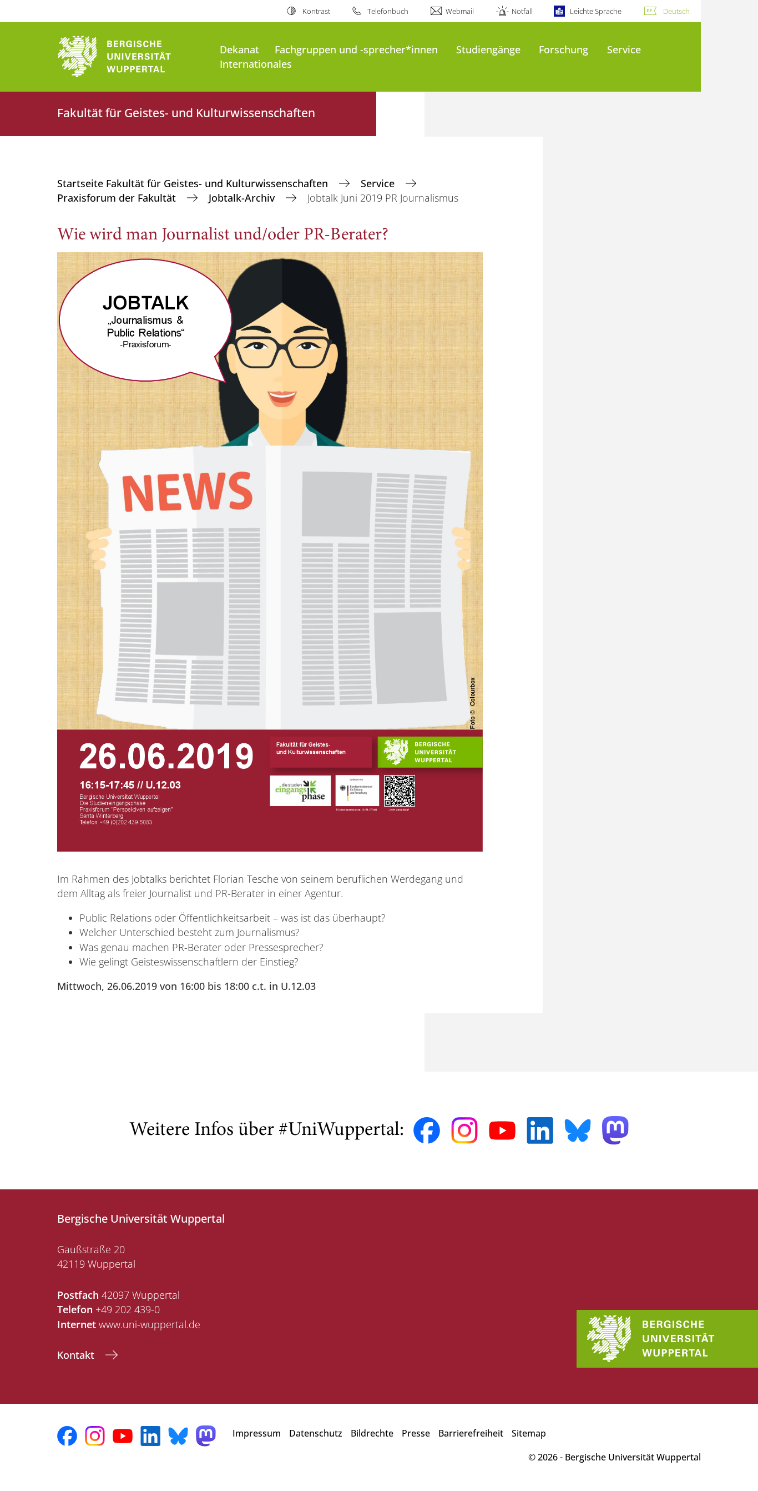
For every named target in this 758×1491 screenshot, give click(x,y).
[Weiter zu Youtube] (502, 1130)
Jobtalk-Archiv (243, 197)
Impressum (257, 1433)
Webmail (460, 11)
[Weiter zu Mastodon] (615, 1130)
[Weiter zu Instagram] (464, 1130)
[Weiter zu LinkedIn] (540, 1130)
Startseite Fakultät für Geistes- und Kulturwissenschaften (194, 183)
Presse (416, 1433)
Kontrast (316, 11)
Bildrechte (372, 1433)
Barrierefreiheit (470, 1433)
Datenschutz (315, 1433)
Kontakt (77, 1355)
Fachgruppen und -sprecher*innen (356, 49)
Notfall (522, 11)
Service (624, 49)
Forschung (563, 49)
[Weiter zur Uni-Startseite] (133, 57)
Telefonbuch (387, 11)
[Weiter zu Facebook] (426, 1130)
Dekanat (239, 49)
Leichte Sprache (595, 11)
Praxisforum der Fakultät (118, 197)
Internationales (256, 64)
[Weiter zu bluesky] (577, 1130)
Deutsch (676, 11)
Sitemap (529, 1433)
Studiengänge (488, 49)
